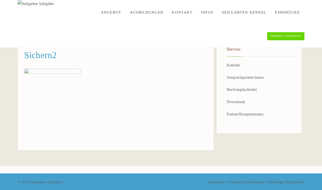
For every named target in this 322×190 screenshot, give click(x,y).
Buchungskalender (242, 89)
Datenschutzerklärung (246, 182)
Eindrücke (287, 12)
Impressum (217, 182)
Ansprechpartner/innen (245, 77)
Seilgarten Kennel (244, 12)
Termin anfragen (285, 35)
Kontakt (182, 12)
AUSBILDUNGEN (146, 12)
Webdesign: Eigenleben (285, 182)
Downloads (236, 102)
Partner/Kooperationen (245, 114)
